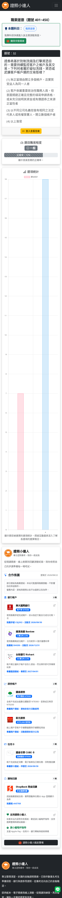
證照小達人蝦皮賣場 (33, 842)
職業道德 (30, 28)
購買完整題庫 (17, 40)
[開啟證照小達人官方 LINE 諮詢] (58, 889)
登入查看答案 (33, 131)
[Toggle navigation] (56, 5)
